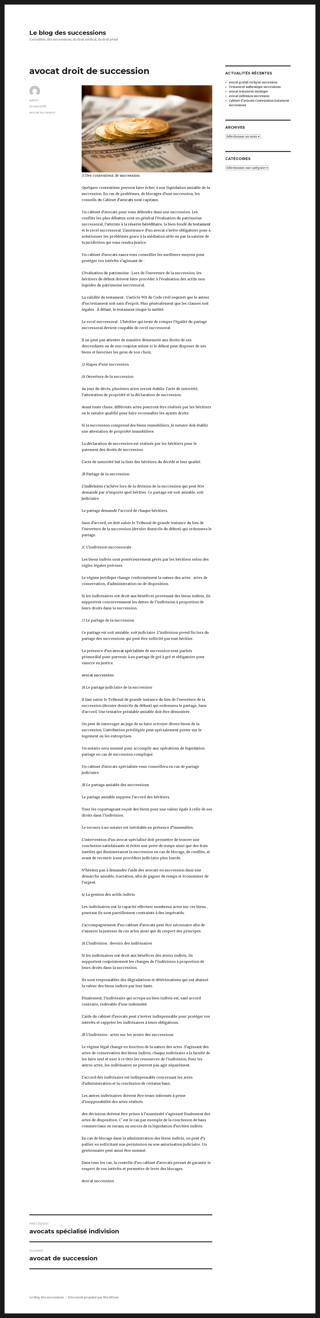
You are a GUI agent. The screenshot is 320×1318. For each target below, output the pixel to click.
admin (33, 100)
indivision (93, 486)
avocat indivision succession (249, 96)
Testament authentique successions (255, 87)
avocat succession (98, 675)
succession (130, 175)
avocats (126, 200)
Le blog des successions (67, 32)
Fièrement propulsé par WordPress (93, 1297)
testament (202, 224)
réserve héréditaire (145, 224)
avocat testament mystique (248, 91)
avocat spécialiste (128, 651)
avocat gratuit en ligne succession (253, 82)
